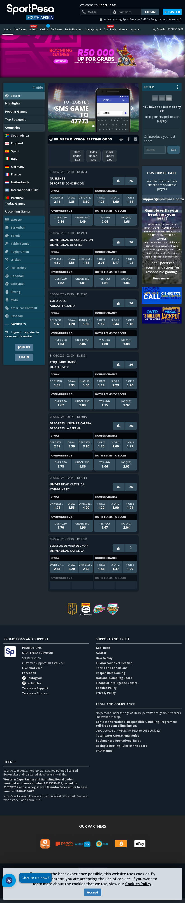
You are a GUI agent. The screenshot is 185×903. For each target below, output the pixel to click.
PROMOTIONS (32, 648)
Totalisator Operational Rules (117, 736)
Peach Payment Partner (64, 844)
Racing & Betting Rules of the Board (121, 746)
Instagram (35, 678)
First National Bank (102, 844)
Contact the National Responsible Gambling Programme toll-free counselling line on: (136, 724)
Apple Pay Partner (140, 844)
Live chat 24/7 (32, 668)
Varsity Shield (113, 609)
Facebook (29, 673)
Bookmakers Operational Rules (118, 740)
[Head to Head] (118, 181)
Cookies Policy (138, 883)
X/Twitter (34, 683)
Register (172, 12)
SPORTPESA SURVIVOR (37, 653)
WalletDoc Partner (83, 844)
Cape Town (72, 609)
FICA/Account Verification (114, 663)
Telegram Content (35, 693)
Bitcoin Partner (121, 844)
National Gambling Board (114, 678)
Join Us (24, 347)
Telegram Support (35, 688)
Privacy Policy (106, 693)
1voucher (45, 844)
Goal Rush (103, 648)
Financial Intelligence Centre (117, 683)
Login (24, 357)
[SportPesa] (33, 12)
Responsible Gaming (110, 673)
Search (161, 29)
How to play (104, 658)
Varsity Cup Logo (99, 609)
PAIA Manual (104, 751)
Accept (92, 892)
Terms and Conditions (111, 668)
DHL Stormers (85, 609)
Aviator (101, 653)
